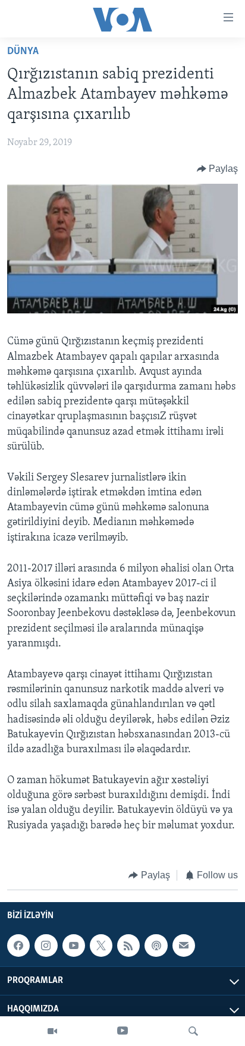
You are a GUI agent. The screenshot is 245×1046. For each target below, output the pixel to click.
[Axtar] (193, 1031)
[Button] (217, 169)
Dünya (23, 51)
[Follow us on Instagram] (45, 945)
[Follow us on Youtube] (73, 945)
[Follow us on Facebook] (18, 945)
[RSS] (128, 945)
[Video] (52, 1031)
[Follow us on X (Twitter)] (101, 945)
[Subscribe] (183, 945)
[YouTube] (122, 1031)
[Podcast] (156, 945)
